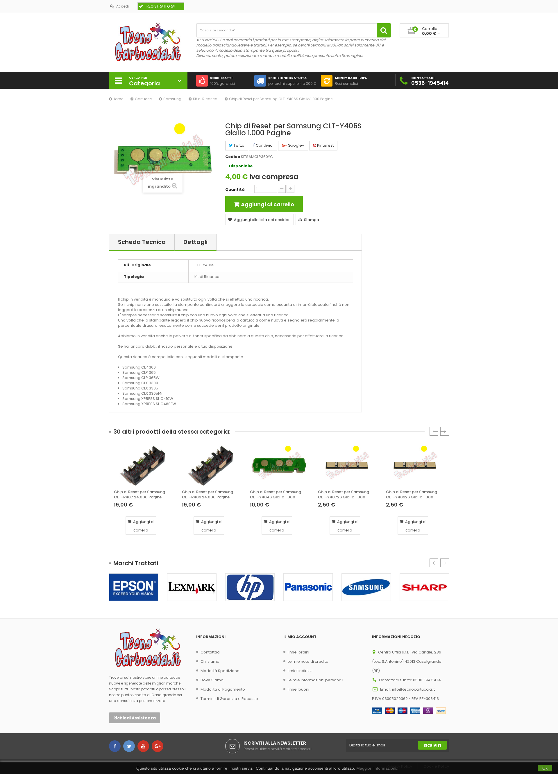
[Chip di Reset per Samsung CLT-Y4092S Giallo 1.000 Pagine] (415, 465)
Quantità (235, 189)
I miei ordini (298, 652)
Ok (545, 768)
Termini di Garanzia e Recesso (229, 698)
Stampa (311, 219)
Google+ (296, 145)
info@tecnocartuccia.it (413, 689)
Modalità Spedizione (220, 671)
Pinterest (325, 145)
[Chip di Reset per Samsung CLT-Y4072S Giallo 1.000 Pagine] (347, 465)
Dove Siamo (212, 680)
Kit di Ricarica (205, 98)
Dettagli (195, 242)
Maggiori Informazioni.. (377, 768)
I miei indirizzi (300, 671)
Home (117, 98)
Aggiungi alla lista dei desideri (262, 219)
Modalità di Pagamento (223, 689)
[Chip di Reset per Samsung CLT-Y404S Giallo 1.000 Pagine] (279, 465)
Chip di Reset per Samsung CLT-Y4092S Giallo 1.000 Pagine (411, 494)
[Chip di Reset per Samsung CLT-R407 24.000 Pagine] (143, 465)
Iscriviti (432, 745)
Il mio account (299, 637)
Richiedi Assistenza (134, 718)
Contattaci (210, 652)
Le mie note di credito (308, 661)
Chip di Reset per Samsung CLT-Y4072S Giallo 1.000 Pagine (343, 494)
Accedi (122, 6)
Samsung (172, 98)
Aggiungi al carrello (143, 526)
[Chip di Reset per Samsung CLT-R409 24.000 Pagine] (211, 465)
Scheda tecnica (142, 242)
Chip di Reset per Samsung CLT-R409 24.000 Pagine (207, 494)
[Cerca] (384, 30)
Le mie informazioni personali (315, 680)
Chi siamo (210, 661)
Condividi (264, 145)
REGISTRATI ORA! (160, 6)
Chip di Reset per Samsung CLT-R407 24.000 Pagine (139, 494)
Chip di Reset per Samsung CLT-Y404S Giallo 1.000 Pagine (275, 494)
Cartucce (143, 98)
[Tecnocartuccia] (148, 42)
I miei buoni (298, 689)
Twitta (238, 145)
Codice (232, 156)
